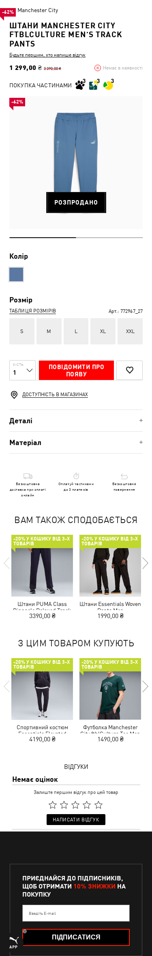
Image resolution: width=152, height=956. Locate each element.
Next (144, 563)
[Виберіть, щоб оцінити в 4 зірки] (87, 805)
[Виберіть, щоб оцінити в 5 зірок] (98, 805)
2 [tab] (109, 237)
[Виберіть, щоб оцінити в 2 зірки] (64, 805)
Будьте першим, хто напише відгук (47, 55)
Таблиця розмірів (32, 311)
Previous (7, 563)
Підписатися (76, 937)
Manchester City (37, 10)
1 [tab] (42, 237)
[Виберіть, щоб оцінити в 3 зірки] (75, 805)
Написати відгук (76, 820)
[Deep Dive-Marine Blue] (16, 274)
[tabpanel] (76, 162)
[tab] (76, 420)
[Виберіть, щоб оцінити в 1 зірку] (52, 805)
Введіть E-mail (42, 913)
